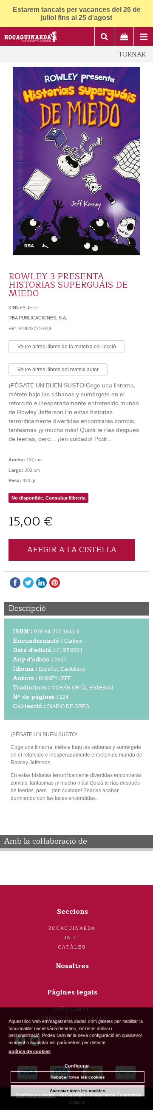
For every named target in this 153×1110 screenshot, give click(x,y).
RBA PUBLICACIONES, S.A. (37, 317)
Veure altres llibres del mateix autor (58, 370)
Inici (72, 938)
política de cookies (29, 1051)
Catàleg (72, 947)
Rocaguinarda (72, 928)
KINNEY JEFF (23, 307)
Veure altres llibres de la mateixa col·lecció (66, 347)
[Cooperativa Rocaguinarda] (31, 37)
